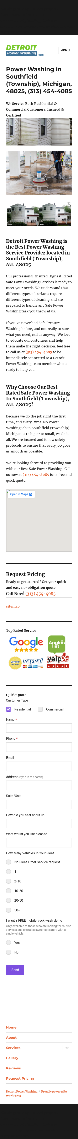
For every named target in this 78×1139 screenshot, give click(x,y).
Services (13, 1048)
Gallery (12, 1058)
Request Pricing (20, 1078)
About (11, 1038)
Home (11, 1027)
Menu (65, 50)
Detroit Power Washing (21, 1091)
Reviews (13, 1068)
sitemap (13, 606)
